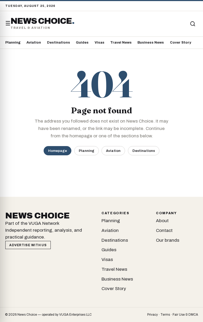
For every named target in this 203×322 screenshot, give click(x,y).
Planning (13, 42)
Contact (164, 230)
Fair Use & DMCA (185, 314)
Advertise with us (28, 245)
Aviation (33, 42)
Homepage (57, 151)
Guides (82, 42)
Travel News (121, 42)
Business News (150, 42)
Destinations (58, 42)
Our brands (167, 240)
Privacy (152, 314)
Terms (165, 314)
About (162, 220)
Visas (99, 42)
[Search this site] (193, 24)
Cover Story (180, 42)
